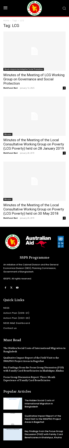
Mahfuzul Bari (10, 88)
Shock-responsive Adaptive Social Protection (23, 69)
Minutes (7, 134)
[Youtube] (17, 288)
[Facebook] (5, 288)
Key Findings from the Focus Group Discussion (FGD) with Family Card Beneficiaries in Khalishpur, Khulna (33, 369)
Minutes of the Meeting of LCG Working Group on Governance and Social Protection (33, 79)
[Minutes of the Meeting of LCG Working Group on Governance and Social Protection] (34, 51)
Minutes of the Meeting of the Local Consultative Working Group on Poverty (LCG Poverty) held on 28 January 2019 (33, 144)
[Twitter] (11, 288)
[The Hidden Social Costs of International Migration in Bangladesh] (12, 404)
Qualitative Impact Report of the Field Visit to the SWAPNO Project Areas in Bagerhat (31, 359)
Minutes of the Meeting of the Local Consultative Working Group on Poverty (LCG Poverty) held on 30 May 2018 (33, 209)
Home (6, 20)
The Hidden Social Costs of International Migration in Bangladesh (39, 403)
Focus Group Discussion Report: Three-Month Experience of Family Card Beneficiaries (29, 379)
